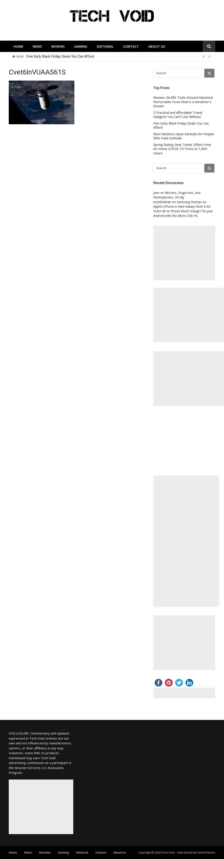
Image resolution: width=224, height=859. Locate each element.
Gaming (80, 46)
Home (18, 46)
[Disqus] (76, 196)
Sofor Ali (159, 211)
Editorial (105, 46)
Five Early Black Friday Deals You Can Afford (60, 56)
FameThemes (206, 852)
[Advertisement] (184, 253)
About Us (156, 46)
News (37, 46)
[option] (119, 56)
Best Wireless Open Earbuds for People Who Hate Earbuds (183, 136)
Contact (131, 46)
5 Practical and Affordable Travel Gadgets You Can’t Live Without (177, 114)
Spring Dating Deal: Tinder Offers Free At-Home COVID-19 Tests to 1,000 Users (182, 149)
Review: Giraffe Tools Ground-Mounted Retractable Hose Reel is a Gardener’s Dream (183, 101)
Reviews (58, 46)
